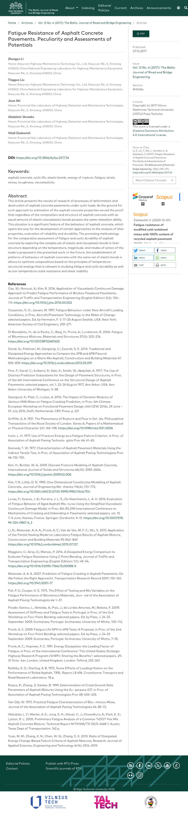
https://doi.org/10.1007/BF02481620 (34, 341)
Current (121, 8)
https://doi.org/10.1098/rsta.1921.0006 (85, 428)
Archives (136, 8)
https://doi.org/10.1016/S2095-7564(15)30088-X (42, 566)
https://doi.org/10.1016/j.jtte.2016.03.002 (43, 302)
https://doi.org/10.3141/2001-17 (30, 583)
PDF (142, 34)
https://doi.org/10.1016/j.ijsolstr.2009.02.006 (39, 474)
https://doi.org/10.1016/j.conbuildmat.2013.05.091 (56, 363)
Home (12, 23)
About (70, 8)
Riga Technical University (96, 789)
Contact (12, 768)
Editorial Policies (104, 8)
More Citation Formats (151, 180)
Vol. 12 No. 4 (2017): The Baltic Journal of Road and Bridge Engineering (84, 23)
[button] (143, 250)
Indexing (88, 8)
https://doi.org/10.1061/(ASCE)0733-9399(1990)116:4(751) (49, 491)
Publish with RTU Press (62, 763)
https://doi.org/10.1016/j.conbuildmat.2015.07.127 (43, 544)
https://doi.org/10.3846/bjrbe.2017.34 (42, 157)
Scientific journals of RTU (64, 768)
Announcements (159, 8)
